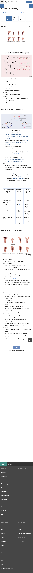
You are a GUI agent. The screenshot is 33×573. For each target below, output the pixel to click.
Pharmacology (5, 495)
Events (3, 553)
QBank (3, 530)
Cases (3, 533)
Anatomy (3, 472)
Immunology (4, 484)
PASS (19, 530)
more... (3, 514)
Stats (2, 503)
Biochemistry (4, 476)
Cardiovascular (5, 507)
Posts (2, 545)
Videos (3, 549)
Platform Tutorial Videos (7, 568)
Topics (3, 537)
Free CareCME (21, 537)
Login (29, 1)
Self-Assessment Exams (24, 533)
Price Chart (21, 541)
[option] (16, 36)
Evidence (3, 541)
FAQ (2, 564)
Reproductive (4, 499)
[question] (15, 153)
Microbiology (4, 487)
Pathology (4, 491)
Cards (2, 526)
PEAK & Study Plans (23, 526)
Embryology (4, 480)
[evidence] (18, 154)
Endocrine (3, 510)
